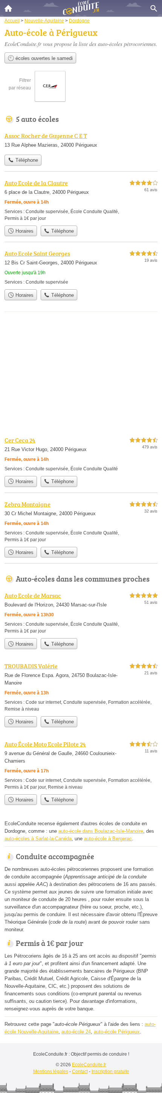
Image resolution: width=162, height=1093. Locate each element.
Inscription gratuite (110, 1071)
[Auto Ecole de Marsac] (81, 613)
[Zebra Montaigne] (81, 521)
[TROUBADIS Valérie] (81, 687)
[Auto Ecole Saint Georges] (81, 267)
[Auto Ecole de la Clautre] (81, 200)
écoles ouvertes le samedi (43, 58)
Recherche (153, 8)
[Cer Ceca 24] (81, 453)
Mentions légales (50, 1071)
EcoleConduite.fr (89, 1064)
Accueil (8, 8)
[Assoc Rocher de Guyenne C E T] (81, 141)
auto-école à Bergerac (108, 838)
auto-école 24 (76, 1032)
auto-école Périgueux (117, 1032)
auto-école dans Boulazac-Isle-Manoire (100, 831)
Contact (80, 1071)
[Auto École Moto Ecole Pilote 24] (81, 765)
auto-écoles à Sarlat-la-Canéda (38, 838)
